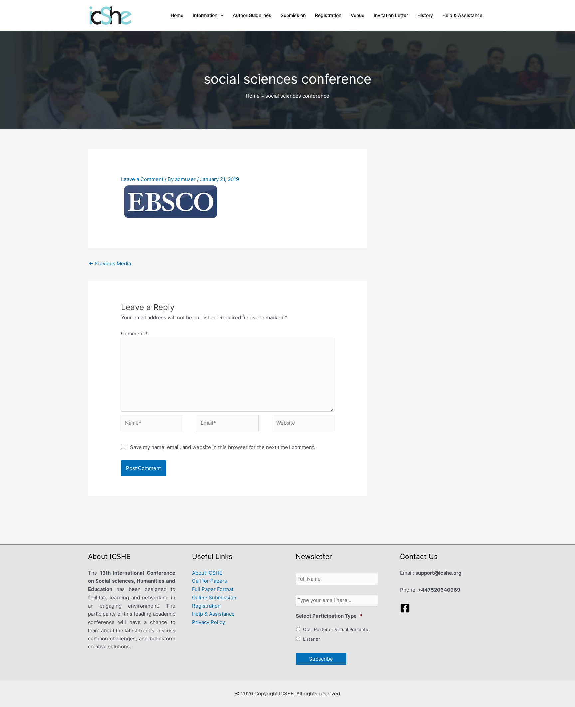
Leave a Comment (142, 179)
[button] (220, 15)
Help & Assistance (213, 614)
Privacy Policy (208, 622)
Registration (206, 606)
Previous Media (110, 263)
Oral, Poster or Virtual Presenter (336, 629)
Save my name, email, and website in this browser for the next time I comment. (222, 447)
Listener (311, 639)
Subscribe (321, 659)
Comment (134, 333)
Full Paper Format (212, 589)
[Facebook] (405, 608)
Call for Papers (209, 581)
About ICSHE (207, 573)
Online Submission (214, 597)
